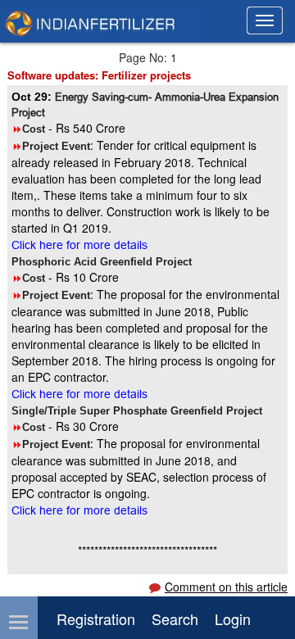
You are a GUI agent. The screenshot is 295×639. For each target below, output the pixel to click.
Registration (96, 618)
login (233, 618)
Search (175, 618)
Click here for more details (79, 245)
